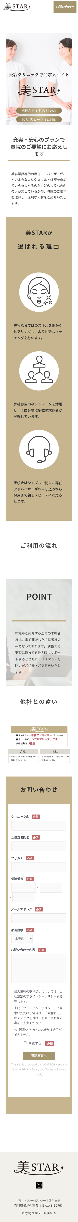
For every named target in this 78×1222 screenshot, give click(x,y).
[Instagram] (39, 1185)
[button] (65, 7)
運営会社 (55, 1200)
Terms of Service (55, 1069)
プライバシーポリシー (41, 996)
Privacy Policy (30, 1069)
